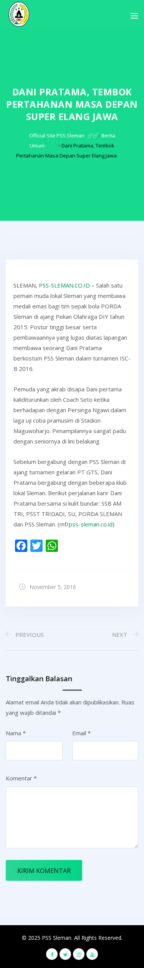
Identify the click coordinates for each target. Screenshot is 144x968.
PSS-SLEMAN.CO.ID (64, 285)
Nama (16, 733)
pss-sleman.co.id (91, 524)
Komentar (21, 778)
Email (81, 733)
